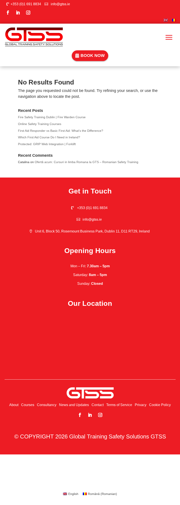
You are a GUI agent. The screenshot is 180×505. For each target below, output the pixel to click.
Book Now (93, 55)
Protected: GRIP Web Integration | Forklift (47, 144)
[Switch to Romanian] (174, 20)
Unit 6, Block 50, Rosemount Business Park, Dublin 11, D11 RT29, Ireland (92, 231)
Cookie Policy (160, 405)
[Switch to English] (166, 20)
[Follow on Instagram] (28, 13)
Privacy (140, 405)
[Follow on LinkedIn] (18, 13)
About (13, 405)
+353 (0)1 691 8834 (26, 4)
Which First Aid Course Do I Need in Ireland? (49, 137)
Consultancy (46, 405)
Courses (27, 405)
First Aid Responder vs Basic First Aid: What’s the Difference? (60, 130)
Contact (98, 405)
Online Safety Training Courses (39, 124)
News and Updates (74, 405)
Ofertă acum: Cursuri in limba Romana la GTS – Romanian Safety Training (86, 162)
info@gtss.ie (60, 4)
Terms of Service (119, 405)
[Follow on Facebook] (8, 13)
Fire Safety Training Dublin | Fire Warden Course (52, 117)
